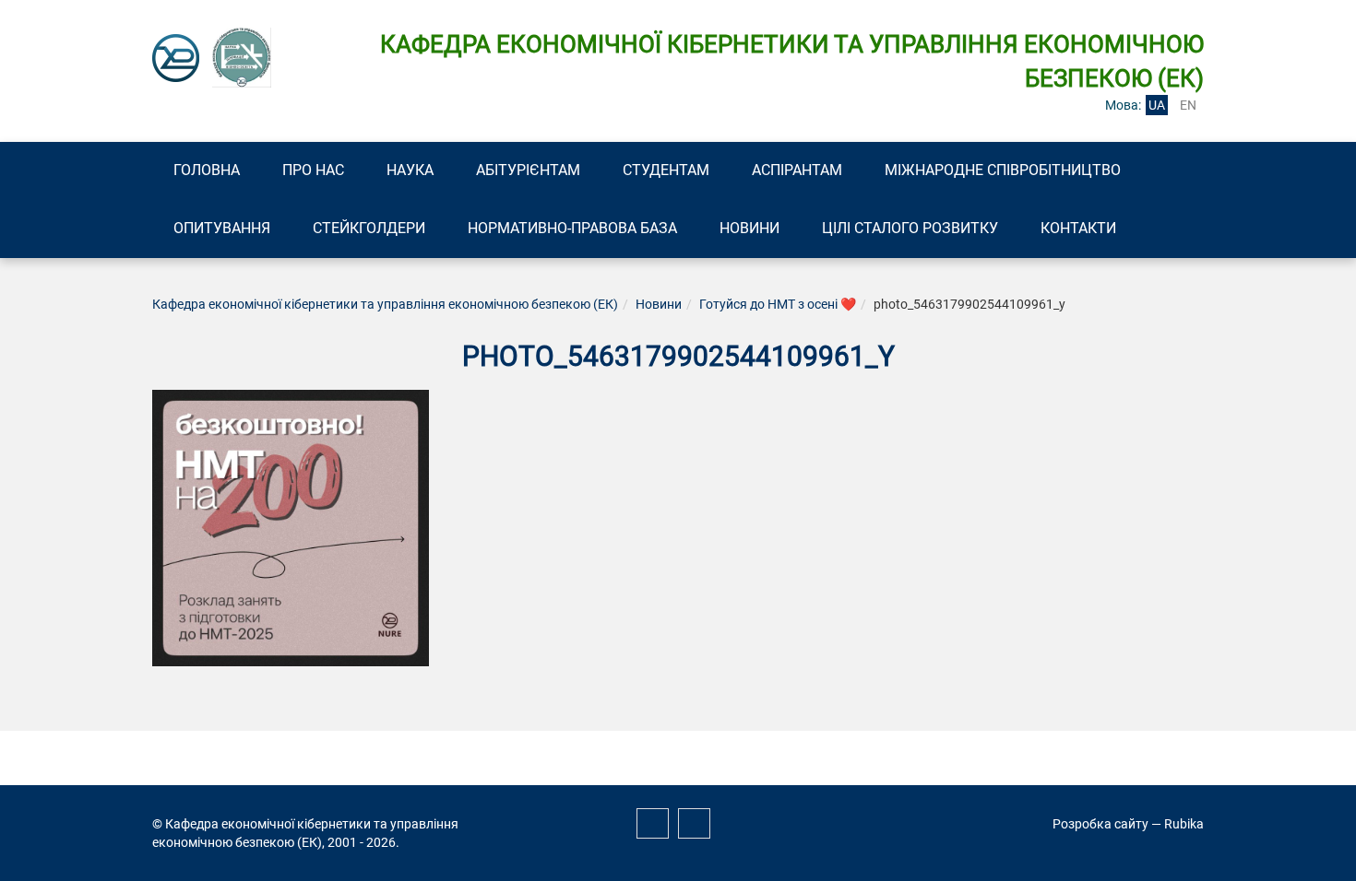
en (1188, 105)
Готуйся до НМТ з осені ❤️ (777, 304)
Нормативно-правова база (572, 228)
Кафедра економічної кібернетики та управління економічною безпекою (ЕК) (385, 304)
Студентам (666, 170)
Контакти (1078, 228)
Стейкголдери (369, 228)
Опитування (221, 228)
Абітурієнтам (528, 170)
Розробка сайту (1100, 823)
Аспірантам (797, 170)
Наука (410, 170)
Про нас (313, 170)
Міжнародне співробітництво (1003, 170)
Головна (206, 170)
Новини (749, 228)
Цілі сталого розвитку (910, 228)
